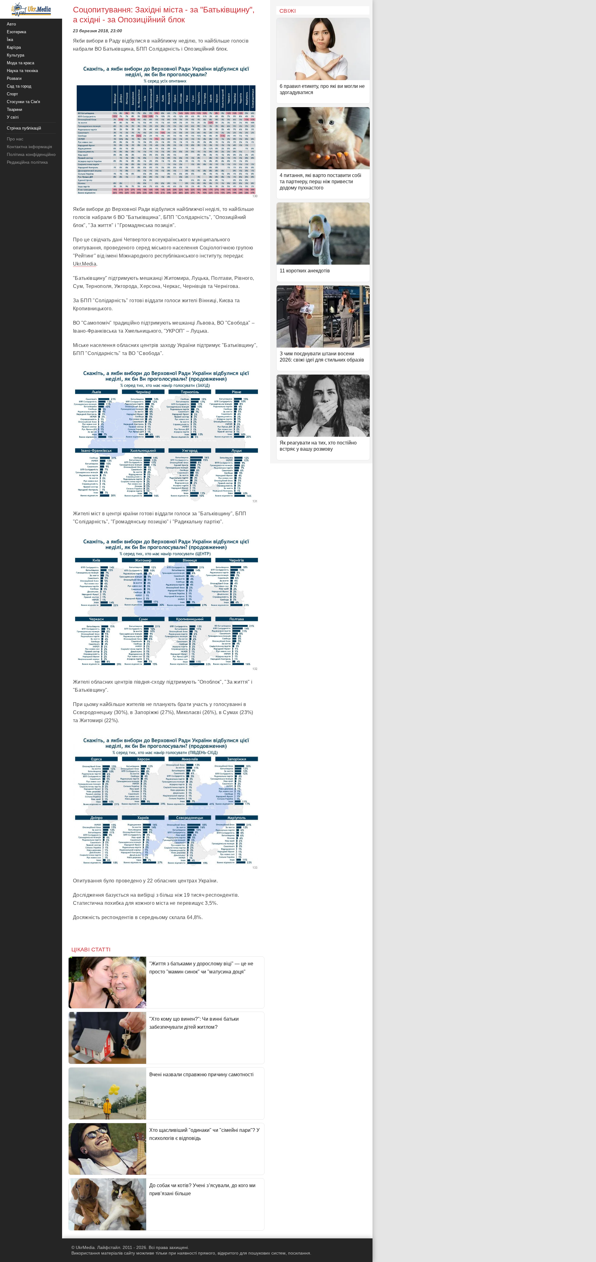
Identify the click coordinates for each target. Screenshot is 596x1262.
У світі (13, 117)
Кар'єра (14, 47)
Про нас (15, 138)
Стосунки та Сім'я (23, 101)
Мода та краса (20, 63)
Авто (11, 24)
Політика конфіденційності (34, 154)
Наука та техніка (22, 70)
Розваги (14, 78)
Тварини (14, 109)
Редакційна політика (27, 162)
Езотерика (16, 32)
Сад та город (19, 86)
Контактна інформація (29, 146)
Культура (15, 55)
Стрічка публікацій (24, 128)
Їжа (10, 39)
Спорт (12, 94)
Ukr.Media (84, 264)
